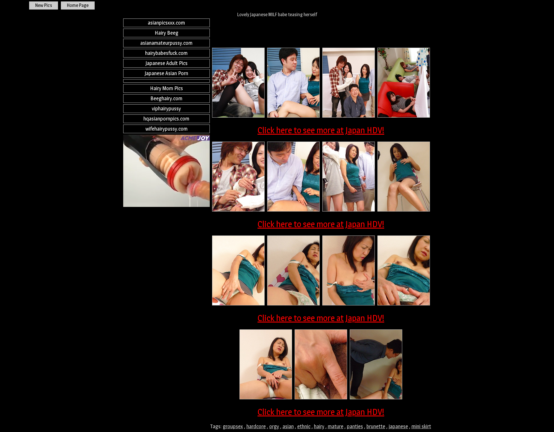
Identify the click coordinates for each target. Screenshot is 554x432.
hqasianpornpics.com (166, 119)
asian (288, 426)
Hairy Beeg (166, 33)
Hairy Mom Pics (166, 88)
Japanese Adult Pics (166, 63)
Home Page (78, 5)
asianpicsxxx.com (166, 23)
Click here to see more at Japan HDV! (321, 130)
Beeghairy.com (166, 98)
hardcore (256, 426)
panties (355, 426)
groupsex (233, 426)
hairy (319, 426)
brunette (375, 426)
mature (335, 426)
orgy (274, 426)
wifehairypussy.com (166, 129)
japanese (398, 426)
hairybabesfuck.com (166, 53)
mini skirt (421, 426)
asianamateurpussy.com (166, 43)
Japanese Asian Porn (166, 73)
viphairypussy (166, 108)
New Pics (43, 5)
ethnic (303, 426)
